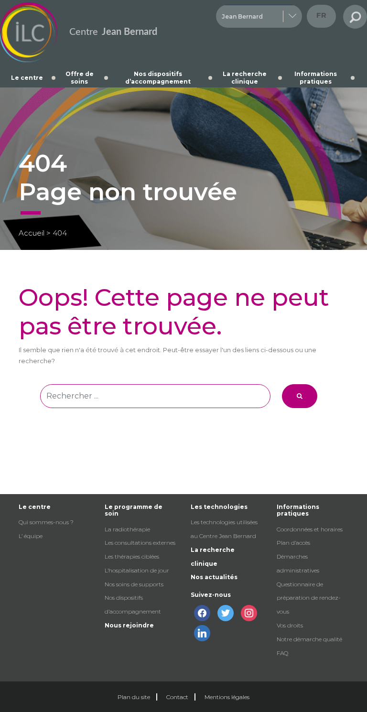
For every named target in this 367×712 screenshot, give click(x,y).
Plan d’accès (293, 542)
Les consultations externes (140, 542)
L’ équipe (31, 535)
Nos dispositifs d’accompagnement (158, 77)
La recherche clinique (245, 77)
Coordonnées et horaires (310, 529)
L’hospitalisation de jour (137, 570)
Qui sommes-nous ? (46, 522)
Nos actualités (214, 577)
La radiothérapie (127, 529)
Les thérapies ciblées (132, 556)
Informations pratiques (315, 77)
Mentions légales (227, 697)
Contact (177, 697)
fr (321, 15)
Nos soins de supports (134, 584)
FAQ (282, 653)
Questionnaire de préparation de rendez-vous (309, 598)
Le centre (27, 77)
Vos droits (290, 625)
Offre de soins (79, 77)
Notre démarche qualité (309, 639)
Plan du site (134, 697)
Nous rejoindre (129, 625)
